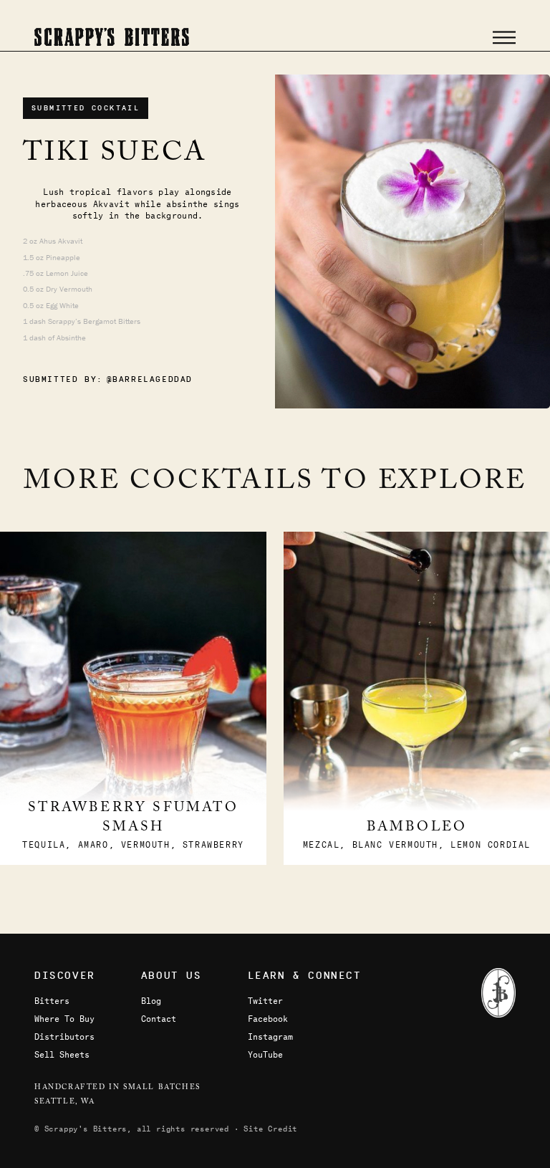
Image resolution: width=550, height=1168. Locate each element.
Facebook (268, 1018)
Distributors (64, 1036)
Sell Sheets (62, 1054)
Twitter (265, 1000)
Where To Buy (64, 1018)
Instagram (270, 1036)
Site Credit (270, 1128)
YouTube (265, 1054)
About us (171, 975)
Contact (158, 1018)
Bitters (51, 1000)
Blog (151, 1000)
